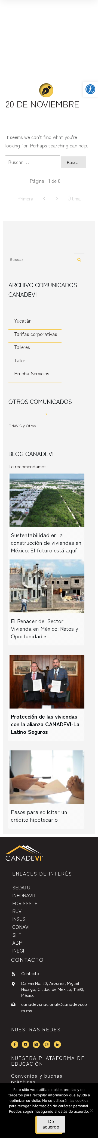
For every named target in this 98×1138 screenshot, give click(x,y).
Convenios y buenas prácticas (37, 1078)
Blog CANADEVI (31, 453)
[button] (90, 89)
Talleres (22, 346)
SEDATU (21, 887)
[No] (91, 1110)
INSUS (19, 918)
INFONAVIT (24, 895)
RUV (17, 910)
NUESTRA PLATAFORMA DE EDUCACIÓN (48, 1060)
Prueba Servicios (31, 373)
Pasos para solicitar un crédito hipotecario (39, 815)
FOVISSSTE (25, 903)
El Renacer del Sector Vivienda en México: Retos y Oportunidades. (44, 628)
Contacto (30, 973)
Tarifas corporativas (35, 333)
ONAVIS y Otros (22, 425)
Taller (19, 360)
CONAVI (20, 926)
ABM (17, 942)
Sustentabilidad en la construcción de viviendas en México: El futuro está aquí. (46, 542)
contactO (27, 959)
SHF (16, 934)
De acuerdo (50, 1124)
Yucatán (23, 320)
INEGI (18, 950)
